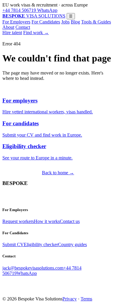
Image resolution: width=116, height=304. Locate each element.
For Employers (16, 21)
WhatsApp (46, 10)
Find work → (36, 32)
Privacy (69, 298)
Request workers (18, 221)
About (8, 27)
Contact (22, 27)
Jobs (65, 21)
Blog (75, 21)
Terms (86, 298)
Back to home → (58, 172)
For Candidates (46, 21)
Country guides (72, 244)
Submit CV (13, 244)
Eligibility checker (41, 244)
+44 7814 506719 (19, 10)
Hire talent (12, 32)
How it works (47, 221)
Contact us (70, 221)
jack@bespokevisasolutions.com (32, 267)
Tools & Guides (96, 21)
